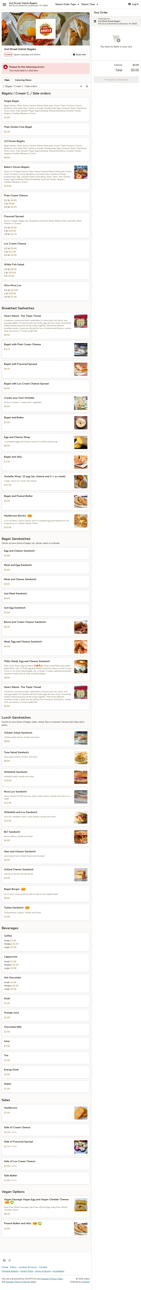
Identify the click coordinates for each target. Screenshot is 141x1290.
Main (7, 80)
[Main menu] (4, 4)
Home (5, 1267)
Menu (13, 1267)
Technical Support (10, 1271)
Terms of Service (43, 1271)
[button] (46, 109)
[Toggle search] (87, 86)
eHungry (86, 1281)
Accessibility (58, 1271)
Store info (80, 54)
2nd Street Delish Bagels (23, 3)
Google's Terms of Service (18, 1281)
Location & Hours (28, 1267)
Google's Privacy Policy (52, 1278)
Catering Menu (23, 80)
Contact (43, 1267)
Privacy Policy (26, 1271)
